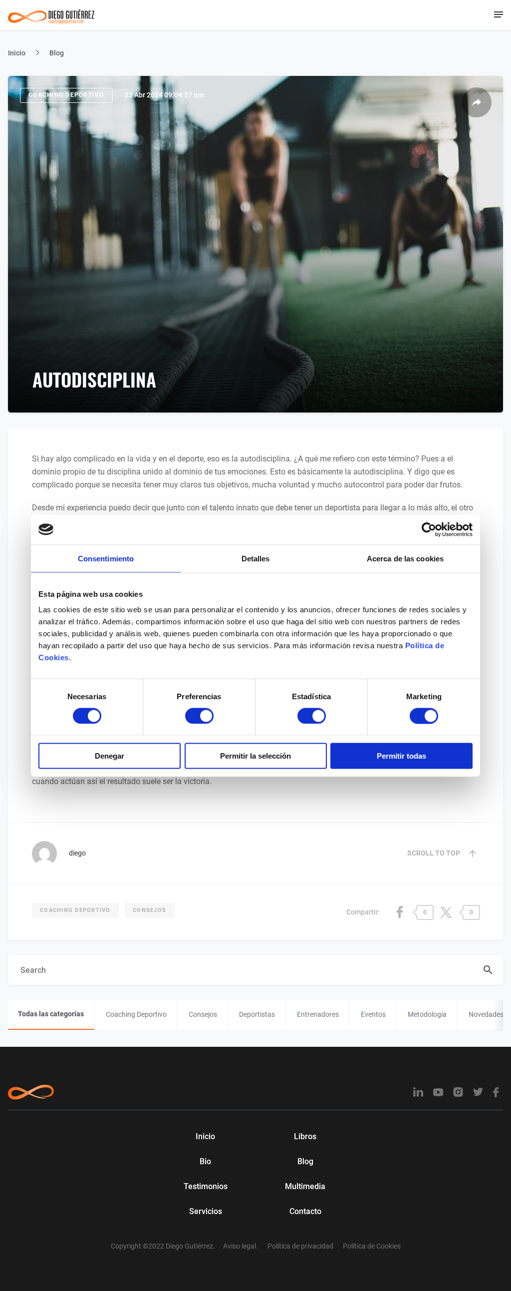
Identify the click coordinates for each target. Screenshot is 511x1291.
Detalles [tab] (256, 558)
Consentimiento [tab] (106, 558)
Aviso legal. (240, 1246)
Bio (205, 1161)
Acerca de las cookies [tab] (405, 558)
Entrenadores (318, 1014)
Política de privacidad (300, 1246)
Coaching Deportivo (66, 94)
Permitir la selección (255, 756)
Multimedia (305, 1186)
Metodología (427, 1014)
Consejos (149, 910)
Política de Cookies (372, 1246)
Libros (305, 1136)
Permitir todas (401, 756)
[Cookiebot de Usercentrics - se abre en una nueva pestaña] (429, 529)
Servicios (205, 1211)
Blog (56, 53)
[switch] (199, 716)
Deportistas (257, 1014)
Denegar (109, 756)
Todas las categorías (51, 1014)
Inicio (16, 53)
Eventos (373, 1014)
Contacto (305, 1211)
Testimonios (206, 1186)
